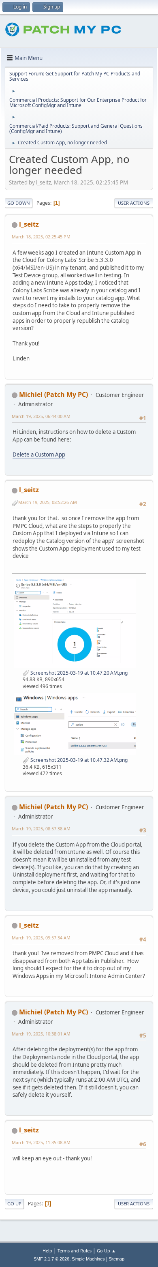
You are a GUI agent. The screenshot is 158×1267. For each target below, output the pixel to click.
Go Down (18, 203)
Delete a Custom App (39, 454)
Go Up (14, 1204)
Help (47, 1251)
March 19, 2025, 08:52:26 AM (47, 502)
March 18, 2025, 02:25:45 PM (41, 237)
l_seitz (29, 224)
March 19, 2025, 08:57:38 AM (41, 828)
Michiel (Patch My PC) (53, 394)
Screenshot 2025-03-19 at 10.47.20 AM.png (78, 672)
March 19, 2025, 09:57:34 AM (41, 938)
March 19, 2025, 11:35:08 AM (41, 1142)
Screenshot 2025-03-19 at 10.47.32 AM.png (78, 760)
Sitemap (116, 1258)
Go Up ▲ (106, 1251)
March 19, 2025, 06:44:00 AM (41, 416)
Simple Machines (88, 1258)
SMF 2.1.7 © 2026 (51, 1258)
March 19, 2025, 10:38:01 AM (41, 1034)
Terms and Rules (75, 1251)
